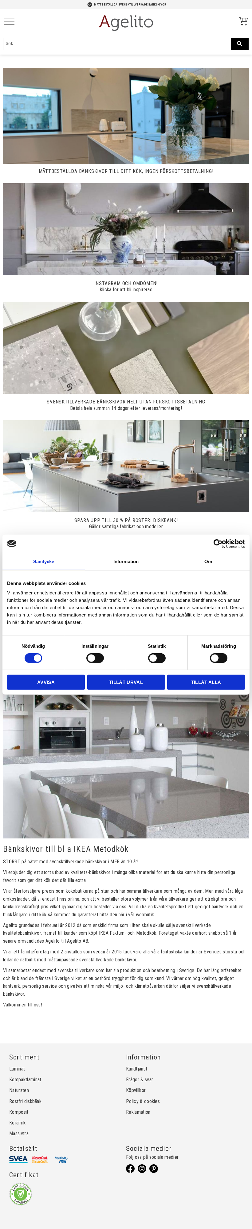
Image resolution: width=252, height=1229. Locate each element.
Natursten (19, 1090)
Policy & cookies (143, 1101)
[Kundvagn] (242, 22)
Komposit (19, 1112)
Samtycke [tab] (43, 561)
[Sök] (240, 44)
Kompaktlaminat (25, 1079)
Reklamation (138, 1112)
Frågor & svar (139, 1079)
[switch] (95, 658)
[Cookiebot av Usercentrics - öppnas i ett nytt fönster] (218, 543)
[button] (9, 21)
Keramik (17, 1123)
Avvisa (46, 682)
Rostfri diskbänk (25, 1101)
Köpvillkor (136, 1090)
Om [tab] (208, 561)
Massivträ (19, 1133)
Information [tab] (126, 561)
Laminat (17, 1069)
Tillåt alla (206, 682)
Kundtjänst (136, 1069)
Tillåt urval (126, 682)
